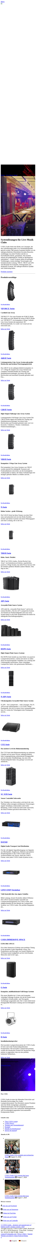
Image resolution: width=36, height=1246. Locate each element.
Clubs (10, 30)
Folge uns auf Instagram (10, 1209)
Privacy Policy (22, 1234)
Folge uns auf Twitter (10, 1217)
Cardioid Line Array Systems (18, 54)
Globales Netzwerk (11, 153)
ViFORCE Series (14, 75)
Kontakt (11, 151)
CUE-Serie (12, 93)
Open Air (12, 47)
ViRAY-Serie (13, 81)
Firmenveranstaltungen (16, 45)
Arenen (11, 43)
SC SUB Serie (6, 794)
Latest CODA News (11, 138)
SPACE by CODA (15, 70)
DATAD (11, 95)
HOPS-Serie (6, 649)
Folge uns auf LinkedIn (10, 1220)
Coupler (11, 120)
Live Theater (13, 50)
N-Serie (11, 83)
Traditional (12, 104)
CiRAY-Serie (13, 79)
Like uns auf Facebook (9, 1206)
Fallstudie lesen (5, 1065)
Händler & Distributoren (12, 1129)
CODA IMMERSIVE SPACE (18, 101)
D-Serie (11, 108)
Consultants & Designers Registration (16, 155)
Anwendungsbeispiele (12, 129)
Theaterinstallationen (15, 38)
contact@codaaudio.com (8, 1234)
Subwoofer (12, 63)
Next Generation (14, 74)
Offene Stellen (13, 147)
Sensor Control (13, 122)
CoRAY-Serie (13, 86)
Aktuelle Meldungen (15, 140)
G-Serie (11, 106)
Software (11, 68)
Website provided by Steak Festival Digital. (14, 1236)
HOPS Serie (13, 92)
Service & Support (10, 128)
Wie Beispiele (13, 135)
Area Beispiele (13, 133)
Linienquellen (13, 61)
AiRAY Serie (13, 77)
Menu (2, 1)
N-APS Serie (13, 90)
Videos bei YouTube (9, 1213)
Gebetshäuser (13, 29)
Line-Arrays (12, 56)
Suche (7, 158)
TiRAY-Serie (13, 84)
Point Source (13, 59)
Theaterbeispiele (14, 137)
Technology (8, 111)
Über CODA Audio (11, 1121)
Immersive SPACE (15, 126)
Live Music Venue (14, 32)
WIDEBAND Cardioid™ (17, 113)
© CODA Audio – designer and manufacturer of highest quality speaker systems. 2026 (16, 1226)
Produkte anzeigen (6, 271)
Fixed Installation (10, 27)
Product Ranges (10, 72)
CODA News (9, 1123)
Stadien (11, 36)
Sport (10, 48)
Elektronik (12, 66)
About (7, 144)
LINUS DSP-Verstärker (16, 99)
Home (3, 175)
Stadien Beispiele (14, 131)
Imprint (30, 1234)
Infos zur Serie (5, 329)
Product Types (9, 52)
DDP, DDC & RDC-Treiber (18, 115)
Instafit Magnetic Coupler (17, 119)
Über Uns (12, 146)
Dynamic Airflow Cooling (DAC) (19, 117)
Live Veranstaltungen (11, 41)
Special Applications (15, 110)
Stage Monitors (13, 65)
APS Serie (12, 88)
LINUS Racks (13, 97)
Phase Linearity (14, 124)
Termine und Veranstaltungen (18, 142)
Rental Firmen (13, 149)
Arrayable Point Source (16, 57)
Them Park (12, 34)
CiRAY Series (6, 410)
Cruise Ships (13, 39)
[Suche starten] (10, 160)
